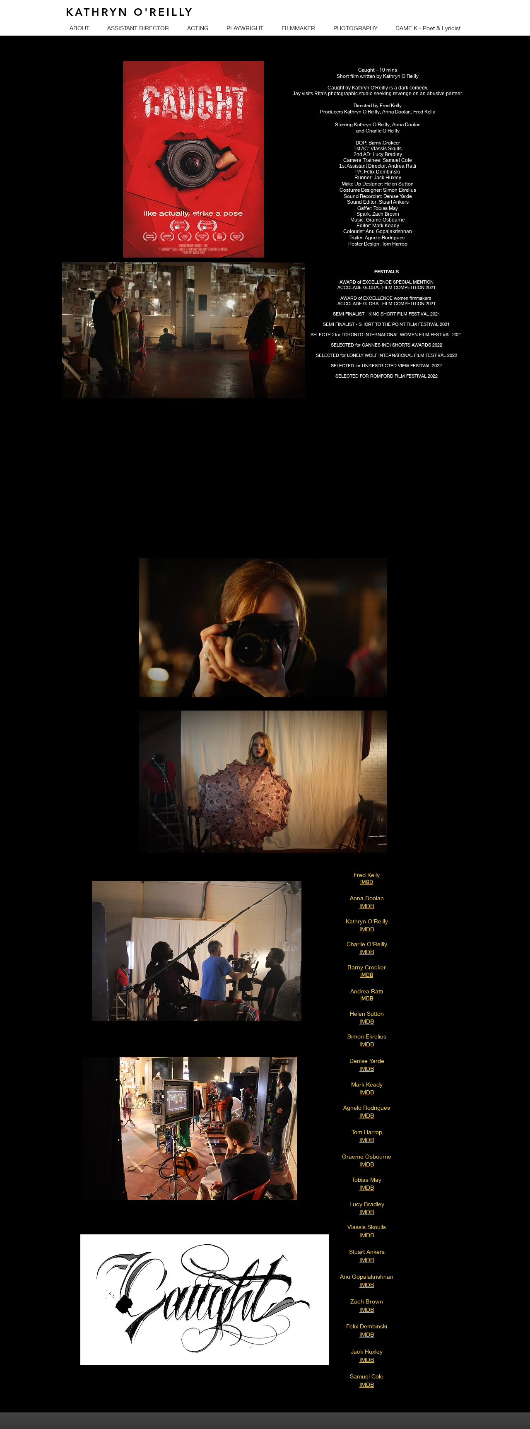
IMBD (366, 882)
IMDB (366, 975)
